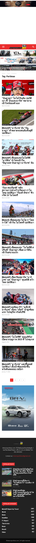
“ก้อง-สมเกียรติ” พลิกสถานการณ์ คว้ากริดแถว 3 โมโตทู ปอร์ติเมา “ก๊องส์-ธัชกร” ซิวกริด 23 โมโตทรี (18, 191)
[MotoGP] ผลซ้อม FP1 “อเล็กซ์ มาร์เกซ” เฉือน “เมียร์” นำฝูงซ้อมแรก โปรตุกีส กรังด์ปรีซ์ (18, 309)
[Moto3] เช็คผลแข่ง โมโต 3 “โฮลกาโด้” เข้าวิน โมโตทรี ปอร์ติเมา (18, 221)
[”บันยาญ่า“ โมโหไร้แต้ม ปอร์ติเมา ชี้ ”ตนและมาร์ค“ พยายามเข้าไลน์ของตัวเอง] (18, 88)
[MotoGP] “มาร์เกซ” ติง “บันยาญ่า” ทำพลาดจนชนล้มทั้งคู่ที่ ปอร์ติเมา (17, 130)
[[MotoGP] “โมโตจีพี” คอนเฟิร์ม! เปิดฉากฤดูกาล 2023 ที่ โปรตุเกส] (18, 326)
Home (3, 73)
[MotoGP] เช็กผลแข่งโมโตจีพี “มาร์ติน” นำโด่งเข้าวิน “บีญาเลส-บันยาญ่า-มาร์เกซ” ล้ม (18, 160)
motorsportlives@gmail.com (22, 456)
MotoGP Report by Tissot (8, 216)
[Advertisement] (18, 25)
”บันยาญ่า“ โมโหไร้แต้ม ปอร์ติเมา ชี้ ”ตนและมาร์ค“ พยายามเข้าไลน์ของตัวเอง (17, 101)
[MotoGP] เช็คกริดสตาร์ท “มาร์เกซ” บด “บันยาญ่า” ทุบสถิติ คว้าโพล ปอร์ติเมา (18, 280)
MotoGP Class (5, 95)
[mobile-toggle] (3, 46)
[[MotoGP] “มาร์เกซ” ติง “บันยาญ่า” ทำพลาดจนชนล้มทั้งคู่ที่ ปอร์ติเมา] (18, 118)
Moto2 (4, 184)
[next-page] (23, 380)
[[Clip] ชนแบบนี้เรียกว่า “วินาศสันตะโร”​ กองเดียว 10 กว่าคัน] (7, 483)
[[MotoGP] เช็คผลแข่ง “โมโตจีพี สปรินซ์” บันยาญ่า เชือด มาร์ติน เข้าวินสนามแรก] (18, 237)
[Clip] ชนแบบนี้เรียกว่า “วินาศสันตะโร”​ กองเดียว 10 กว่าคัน (23, 483)
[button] (33, 46)
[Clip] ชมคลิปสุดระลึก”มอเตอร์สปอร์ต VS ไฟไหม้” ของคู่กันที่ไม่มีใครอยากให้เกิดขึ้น (23, 493)
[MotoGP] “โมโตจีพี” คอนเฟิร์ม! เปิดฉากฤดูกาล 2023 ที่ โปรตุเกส (18, 338)
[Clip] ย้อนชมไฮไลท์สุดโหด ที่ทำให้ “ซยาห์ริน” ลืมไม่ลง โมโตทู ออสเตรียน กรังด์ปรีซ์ (23, 472)
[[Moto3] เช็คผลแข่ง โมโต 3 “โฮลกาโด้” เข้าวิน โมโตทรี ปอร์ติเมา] (18, 210)
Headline (4, 244)
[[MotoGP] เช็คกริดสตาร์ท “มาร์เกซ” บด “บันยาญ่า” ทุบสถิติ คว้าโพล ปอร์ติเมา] (18, 267)
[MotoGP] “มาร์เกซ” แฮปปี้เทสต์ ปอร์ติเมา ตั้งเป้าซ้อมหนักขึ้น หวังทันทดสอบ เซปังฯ (17, 367)
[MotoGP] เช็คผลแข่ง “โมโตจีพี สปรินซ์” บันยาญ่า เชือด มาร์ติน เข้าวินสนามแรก (18, 250)
